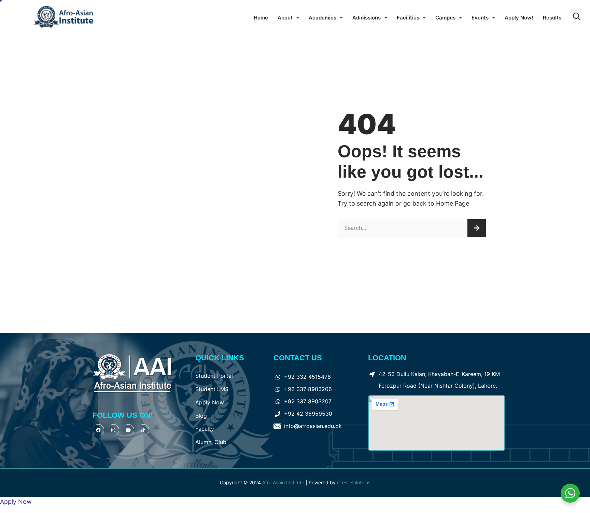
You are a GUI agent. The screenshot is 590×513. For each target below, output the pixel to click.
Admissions (366, 17)
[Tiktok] (143, 430)
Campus (445, 17)
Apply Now (209, 402)
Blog (201, 415)
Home (261, 17)
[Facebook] (98, 430)
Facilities (408, 17)
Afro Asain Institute (284, 482)
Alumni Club (210, 442)
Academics (322, 17)
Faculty (204, 428)
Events (480, 17)
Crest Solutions (353, 482)
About (285, 17)
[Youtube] (128, 430)
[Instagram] (113, 430)
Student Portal (214, 375)
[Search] (476, 228)
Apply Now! (519, 17)
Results (552, 17)
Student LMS (211, 389)
